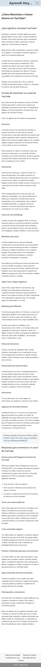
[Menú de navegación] (37, 3)
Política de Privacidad (12, 655)
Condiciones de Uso (13, 658)
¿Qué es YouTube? (29, 438)
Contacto (21, 660)
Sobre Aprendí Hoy (29, 658)
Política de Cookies (29, 655)
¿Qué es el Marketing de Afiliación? (15, 440)
